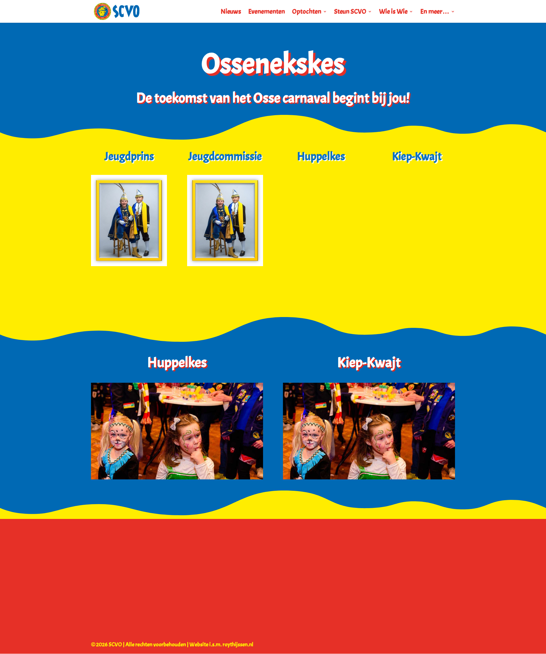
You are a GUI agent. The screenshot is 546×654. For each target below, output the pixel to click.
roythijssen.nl (238, 644)
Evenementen (266, 12)
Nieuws (231, 12)
